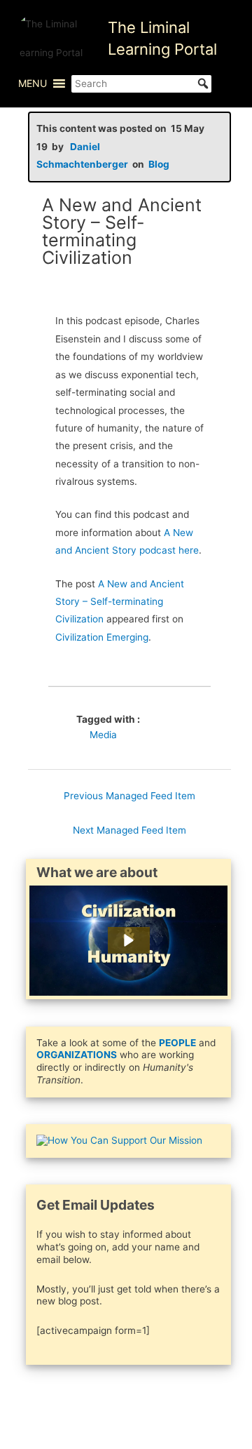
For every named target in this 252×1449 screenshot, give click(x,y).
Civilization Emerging (101, 637)
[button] (32, 83)
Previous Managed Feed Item (129, 795)
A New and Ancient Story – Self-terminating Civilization (119, 601)
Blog (158, 164)
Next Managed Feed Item (129, 830)
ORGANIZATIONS (76, 1054)
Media (103, 734)
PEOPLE (177, 1042)
